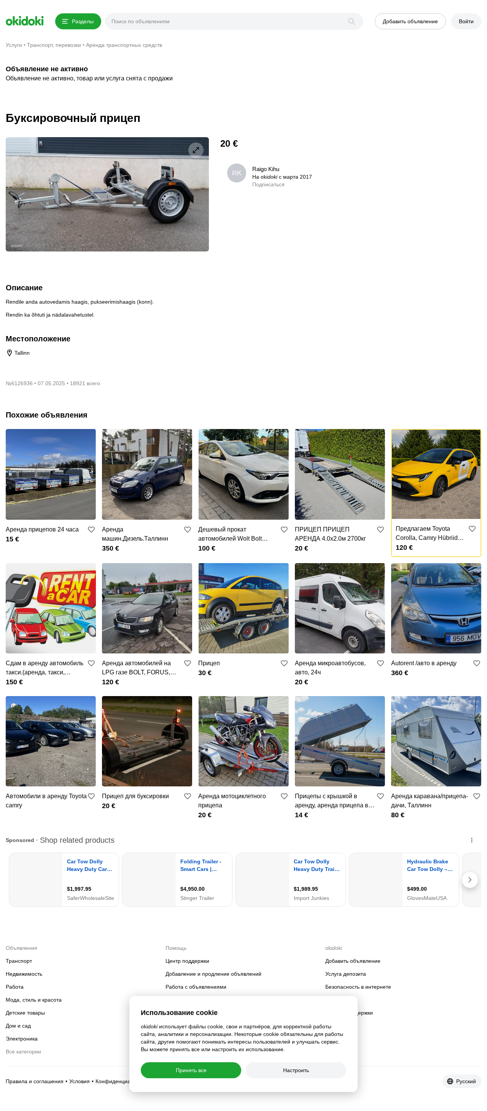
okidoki (25, 21)
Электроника (22, 1039)
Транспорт (19, 961)
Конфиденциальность (122, 1081)
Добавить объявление (352, 961)
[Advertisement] (417, 190)
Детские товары (25, 1013)
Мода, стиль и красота (34, 1000)
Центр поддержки (187, 961)
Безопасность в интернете (358, 987)
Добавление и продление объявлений (213, 974)
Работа (15, 987)
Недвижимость (24, 974)
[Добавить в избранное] (91, 529)
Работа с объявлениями (196, 987)
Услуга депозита (345, 974)
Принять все (191, 1070)
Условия (79, 1081)
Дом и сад (18, 1026)
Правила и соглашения (35, 1081)
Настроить (296, 1070)
